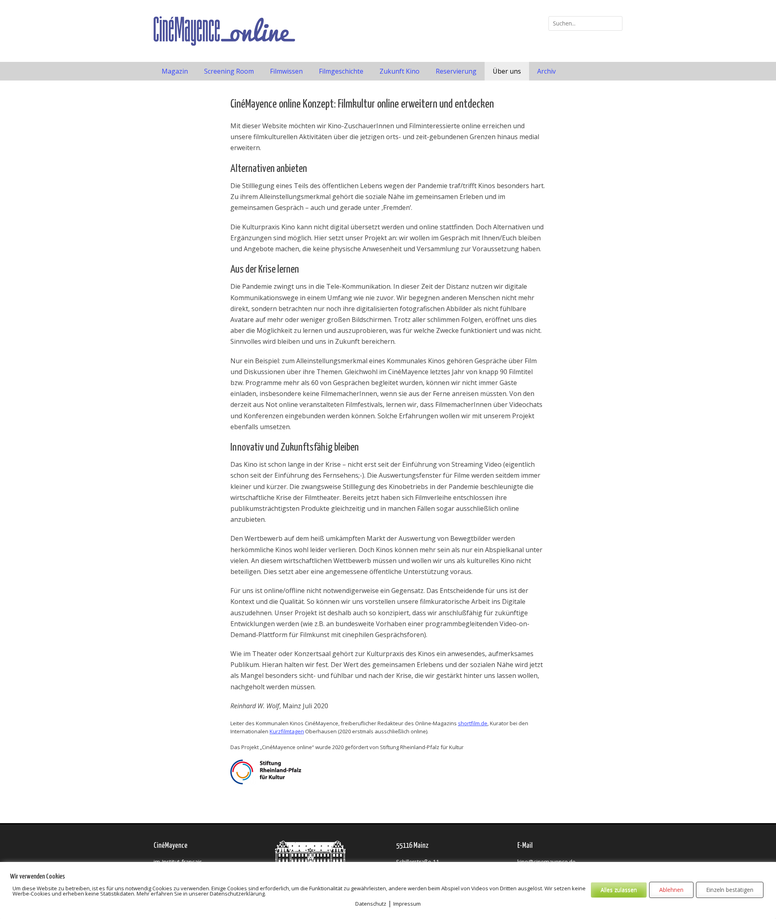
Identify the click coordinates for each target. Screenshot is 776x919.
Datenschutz (370, 903)
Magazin (175, 71)
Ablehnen (671, 890)
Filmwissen (286, 71)
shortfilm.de (472, 723)
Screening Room (229, 71)
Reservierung (456, 71)
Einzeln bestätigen (729, 890)
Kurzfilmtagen (287, 731)
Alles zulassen (619, 890)
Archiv (546, 71)
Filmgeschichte (341, 71)
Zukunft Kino (400, 71)
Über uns (507, 71)
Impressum (407, 903)
